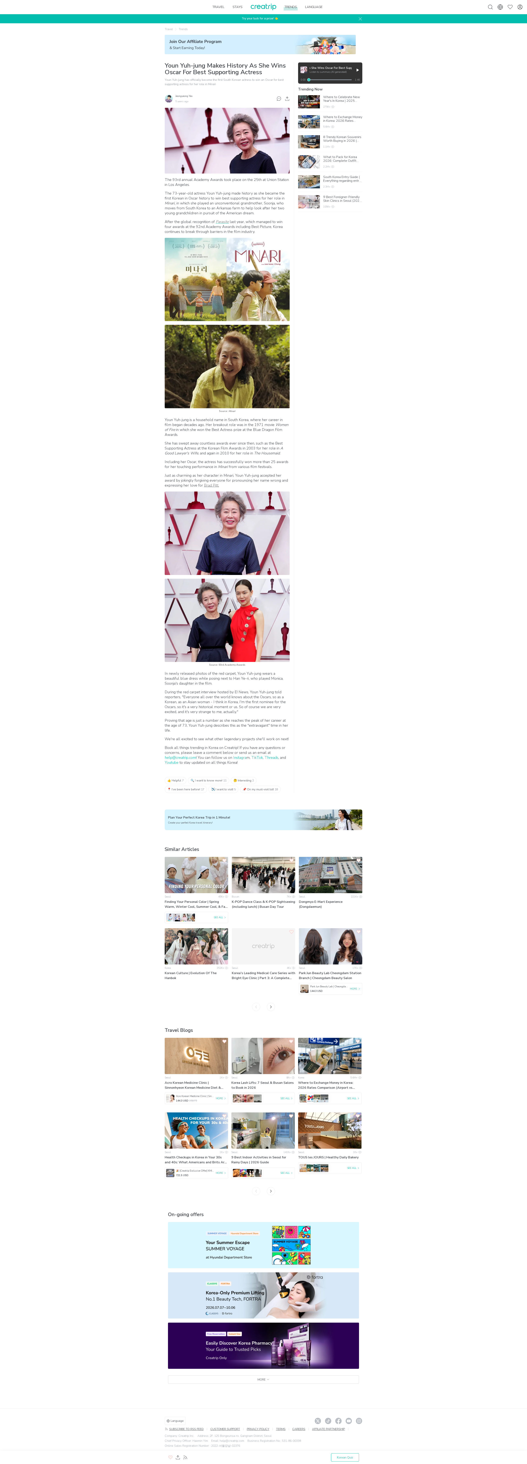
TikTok (257, 757)
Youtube (172, 762)
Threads (271, 757)
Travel (169, 29)
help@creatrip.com (180, 757)
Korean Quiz (345, 1457)
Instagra (239, 757)
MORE (262, 1380)
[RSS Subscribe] (185, 1457)
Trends (183, 29)
